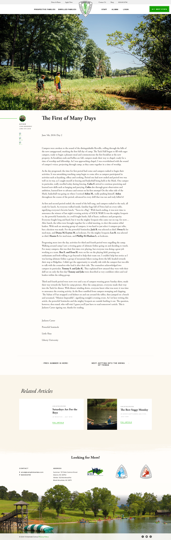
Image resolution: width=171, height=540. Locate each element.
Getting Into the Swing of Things (111, 364)
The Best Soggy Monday (134, 410)
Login (126, 9)
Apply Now (68, 2)
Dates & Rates (56, 2)
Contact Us (102, 2)
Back (22, 20)
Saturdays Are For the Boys (64, 411)
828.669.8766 (122, 2)
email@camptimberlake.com (32, 472)
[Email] (20, 143)
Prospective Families (44, 9)
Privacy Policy (44, 537)
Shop (112, 2)
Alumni (115, 9)
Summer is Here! (59, 363)
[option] (51, 414)
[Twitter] (20, 138)
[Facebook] (20, 134)
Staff (104, 9)
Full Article (58, 422)
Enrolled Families (67, 9)
